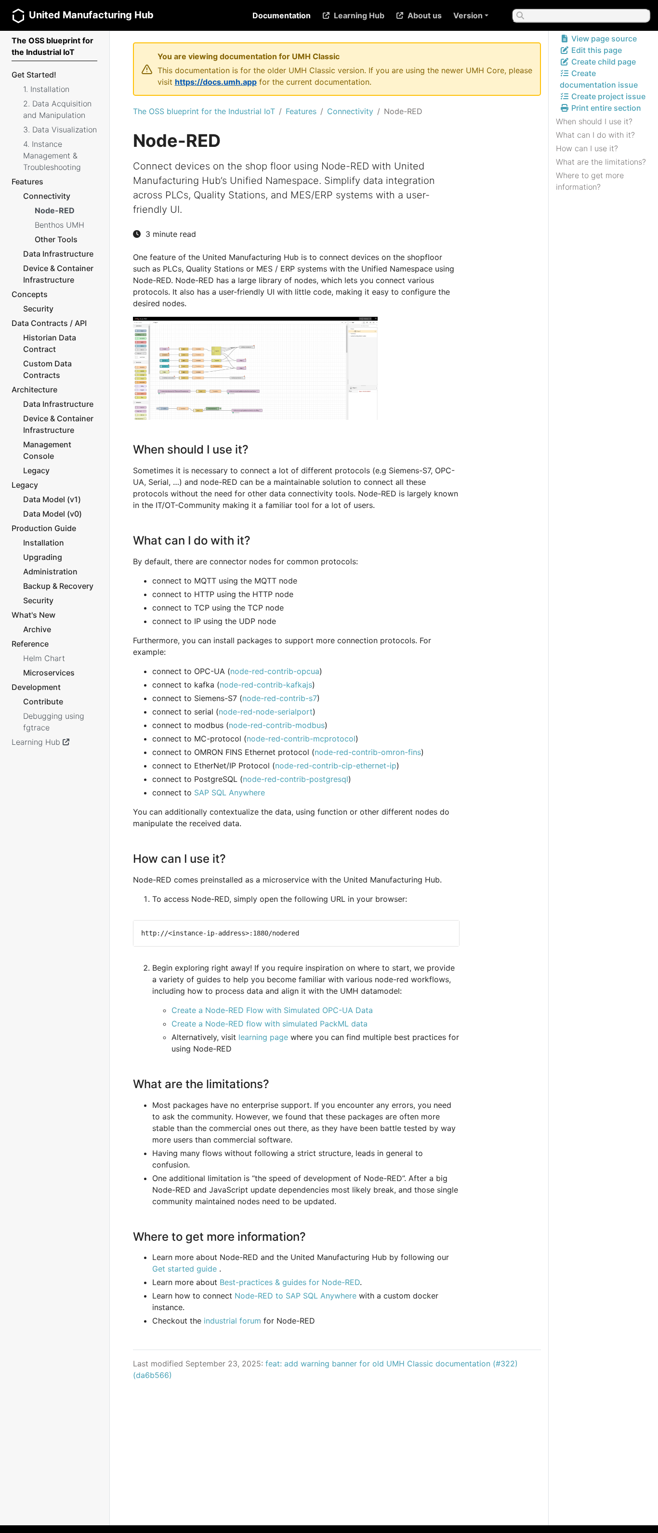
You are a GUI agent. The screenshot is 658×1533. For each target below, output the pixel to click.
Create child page (602, 61)
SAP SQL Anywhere (229, 792)
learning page (263, 1037)
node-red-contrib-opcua (274, 671)
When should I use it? (594, 121)
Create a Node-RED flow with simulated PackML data (269, 1023)
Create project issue (607, 96)
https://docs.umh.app (216, 82)
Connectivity (350, 111)
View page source (603, 38)
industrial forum (232, 1320)
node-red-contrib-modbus (277, 725)
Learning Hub (359, 15)
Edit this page (595, 50)
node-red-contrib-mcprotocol (301, 738)
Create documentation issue (599, 79)
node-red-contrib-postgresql (295, 779)
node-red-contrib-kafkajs (266, 684)
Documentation (281, 15)
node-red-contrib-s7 (279, 698)
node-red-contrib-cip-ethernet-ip (335, 765)
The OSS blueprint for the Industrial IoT (204, 111)
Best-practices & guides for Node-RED (290, 1282)
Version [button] (468, 15)
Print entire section (605, 108)
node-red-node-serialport (266, 711)
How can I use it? (587, 148)
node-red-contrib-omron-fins (368, 752)
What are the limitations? (601, 162)
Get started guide (184, 1268)
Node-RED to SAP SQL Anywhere (295, 1295)
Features (301, 111)
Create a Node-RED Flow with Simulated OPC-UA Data (272, 1010)
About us (425, 15)
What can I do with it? (595, 135)
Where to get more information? (590, 181)
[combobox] (581, 15)
